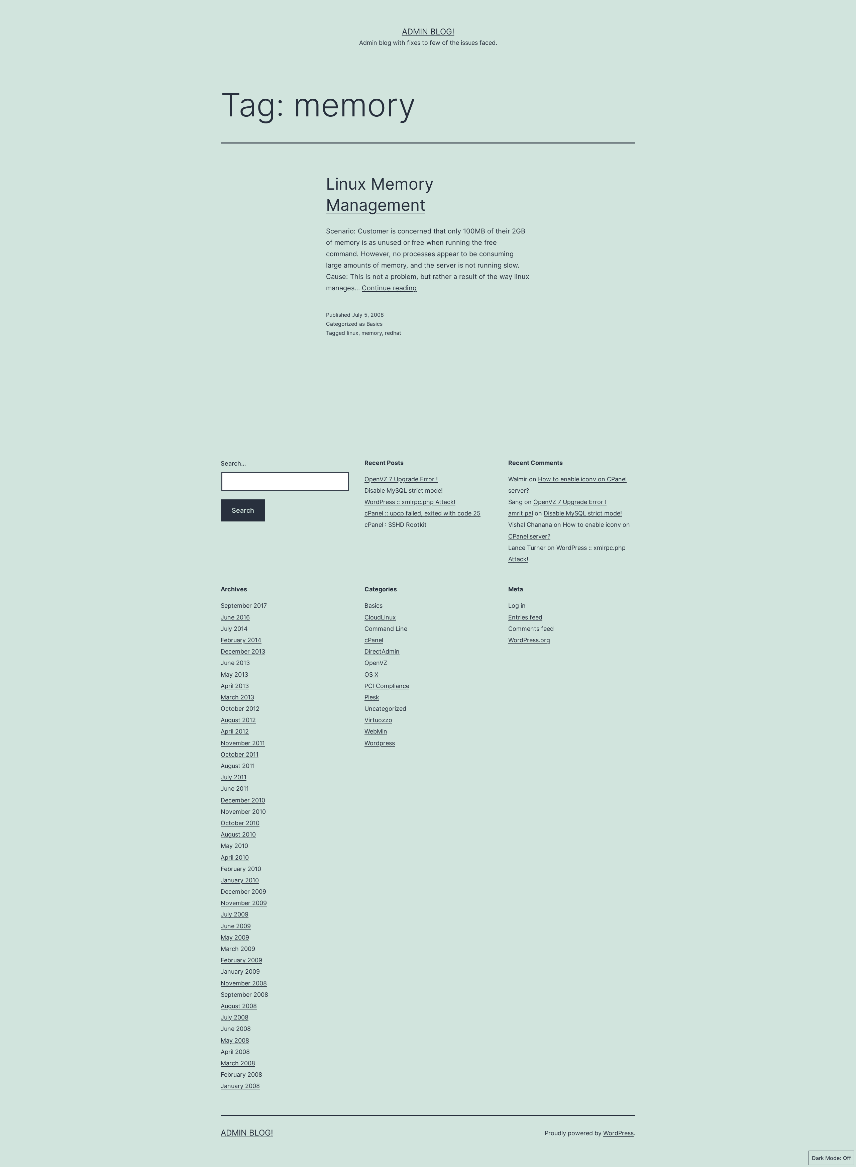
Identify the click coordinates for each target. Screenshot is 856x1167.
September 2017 (244, 605)
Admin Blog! (428, 31)
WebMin (375, 731)
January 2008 (240, 1085)
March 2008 (238, 1063)
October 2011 (239, 754)
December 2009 (243, 891)
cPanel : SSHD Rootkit (395, 524)
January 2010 (240, 880)
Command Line (385, 628)
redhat (393, 332)
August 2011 (238, 765)
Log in (517, 605)
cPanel (373, 640)
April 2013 (235, 685)
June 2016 (235, 617)
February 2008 (241, 1074)
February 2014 (241, 640)
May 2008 (235, 1040)
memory (371, 332)
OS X (371, 674)
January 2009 (240, 971)
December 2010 (243, 800)
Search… (233, 463)
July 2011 (233, 777)
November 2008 (244, 983)
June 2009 (236, 926)
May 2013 (234, 674)
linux (352, 332)
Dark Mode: (826, 1158)
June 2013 (235, 662)
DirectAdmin (382, 651)
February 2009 (241, 960)
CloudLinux (380, 617)
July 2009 (234, 914)
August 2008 (239, 1005)
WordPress (618, 1133)
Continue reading (389, 288)
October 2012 (240, 708)
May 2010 (234, 845)
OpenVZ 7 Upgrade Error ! (401, 479)
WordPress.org (529, 640)
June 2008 (236, 1028)
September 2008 (244, 994)
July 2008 (234, 1017)
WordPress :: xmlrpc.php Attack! (409, 501)
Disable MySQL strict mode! (403, 490)
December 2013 (243, 651)
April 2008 (235, 1051)
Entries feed (525, 617)
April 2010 (235, 857)
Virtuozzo (378, 719)
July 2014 (234, 628)
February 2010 (241, 868)
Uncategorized (385, 708)
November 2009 (244, 902)
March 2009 (238, 948)
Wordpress (379, 743)
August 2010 (238, 834)
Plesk (371, 697)
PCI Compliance (386, 685)
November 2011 (243, 743)
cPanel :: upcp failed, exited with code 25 (422, 513)
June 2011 (235, 788)
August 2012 (238, 719)
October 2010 (240, 822)
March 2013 (237, 697)
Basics (374, 323)
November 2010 (243, 811)
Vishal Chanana (530, 524)
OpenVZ (375, 662)
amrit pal (520, 513)
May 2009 (235, 937)
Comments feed (531, 628)
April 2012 (235, 731)
